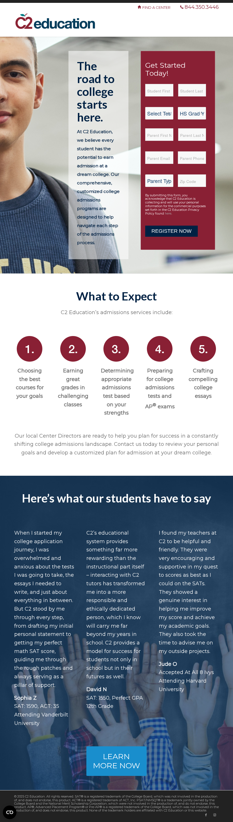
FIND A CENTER (156, 7)
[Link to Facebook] (206, 815)
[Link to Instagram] (214, 815)
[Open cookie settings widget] (9, 812)
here (168, 213)
